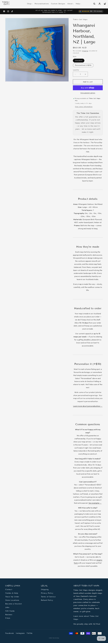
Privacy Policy (47, 593)
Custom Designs (58, 4)
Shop (29, 4)
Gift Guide (10, 611)
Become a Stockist (13, 604)
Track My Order (12, 597)
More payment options (87, 93)
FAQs (7, 618)
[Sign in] (99, 4)
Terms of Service (48, 597)
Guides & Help (11, 593)
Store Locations (12, 600)
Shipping (85, 51)
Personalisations (42, 4)
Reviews (8, 615)
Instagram (20, 633)
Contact (8, 589)
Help (78, 4)
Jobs (7, 607)
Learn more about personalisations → (88, 406)
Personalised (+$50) (83, 65)
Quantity (76, 70)
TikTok (29, 633)
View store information (83, 107)
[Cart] (105, 4)
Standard (78, 60)
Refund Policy (47, 600)
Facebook (9, 633)
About (70, 4)
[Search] (94, 4)
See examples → (95, 503)
